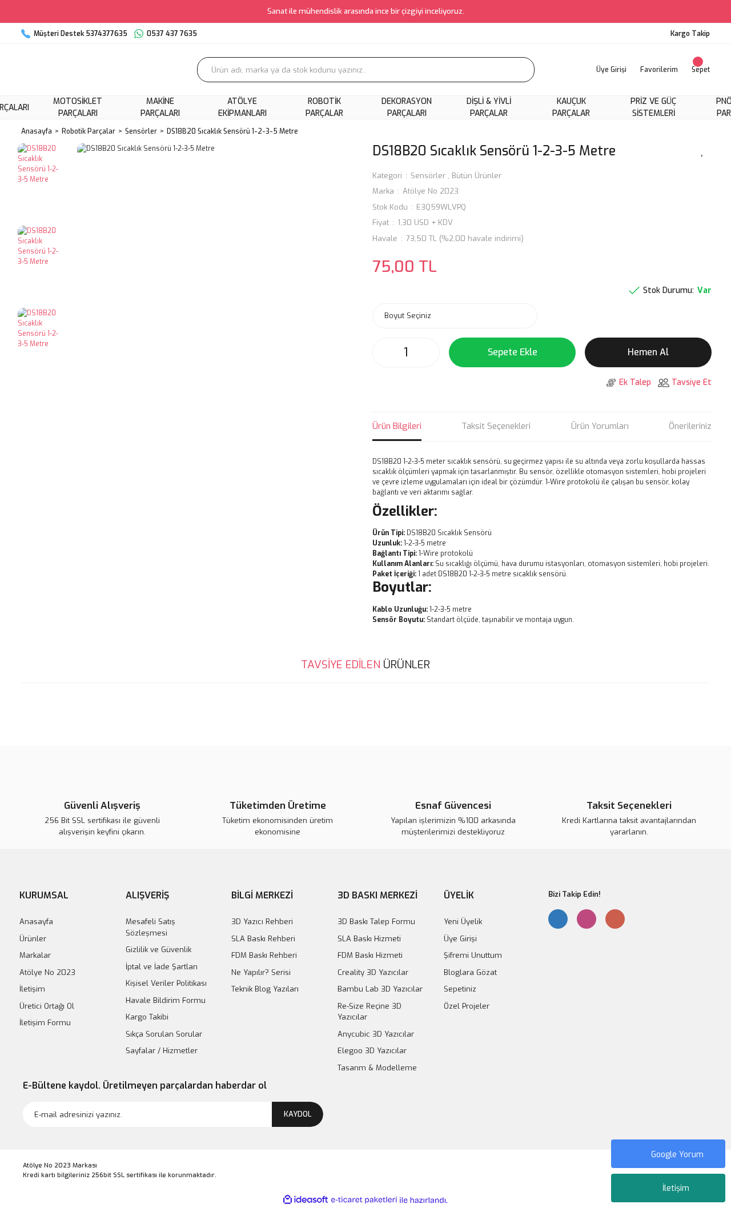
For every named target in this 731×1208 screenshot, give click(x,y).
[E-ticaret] (364, 1200)
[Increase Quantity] (427, 352)
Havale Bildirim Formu (166, 1000)
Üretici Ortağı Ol (46, 1006)
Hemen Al (648, 352)
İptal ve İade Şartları (162, 967)
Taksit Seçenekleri (496, 426)
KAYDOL (298, 1114)
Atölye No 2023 (431, 191)
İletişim (675, 1188)
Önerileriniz (690, 426)
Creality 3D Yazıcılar (373, 972)
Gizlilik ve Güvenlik (158, 949)
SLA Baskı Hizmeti (369, 939)
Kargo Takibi (147, 1017)
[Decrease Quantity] (384, 352)
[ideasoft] (305, 1200)
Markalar (35, 955)
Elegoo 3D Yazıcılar (372, 1051)
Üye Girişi (460, 939)
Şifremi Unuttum (473, 955)
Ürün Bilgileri (396, 426)
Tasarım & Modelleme (377, 1068)
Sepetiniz (460, 989)
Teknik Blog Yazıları (265, 989)
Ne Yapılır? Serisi (261, 972)
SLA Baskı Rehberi (263, 939)
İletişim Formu (45, 1023)
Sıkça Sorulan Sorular (164, 1034)
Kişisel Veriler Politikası (166, 983)
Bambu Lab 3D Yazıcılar (380, 989)
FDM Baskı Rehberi (264, 955)
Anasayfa (36, 921)
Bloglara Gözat (470, 972)
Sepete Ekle (512, 352)
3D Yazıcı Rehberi (262, 921)
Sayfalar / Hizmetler (162, 1051)
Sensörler (428, 175)
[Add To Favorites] (702, 150)
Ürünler (32, 939)
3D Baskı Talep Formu (376, 921)
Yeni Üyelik (463, 921)
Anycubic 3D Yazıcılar (376, 1034)
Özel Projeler (466, 1006)
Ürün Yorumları (600, 426)
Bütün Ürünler (476, 175)
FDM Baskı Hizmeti (370, 955)
